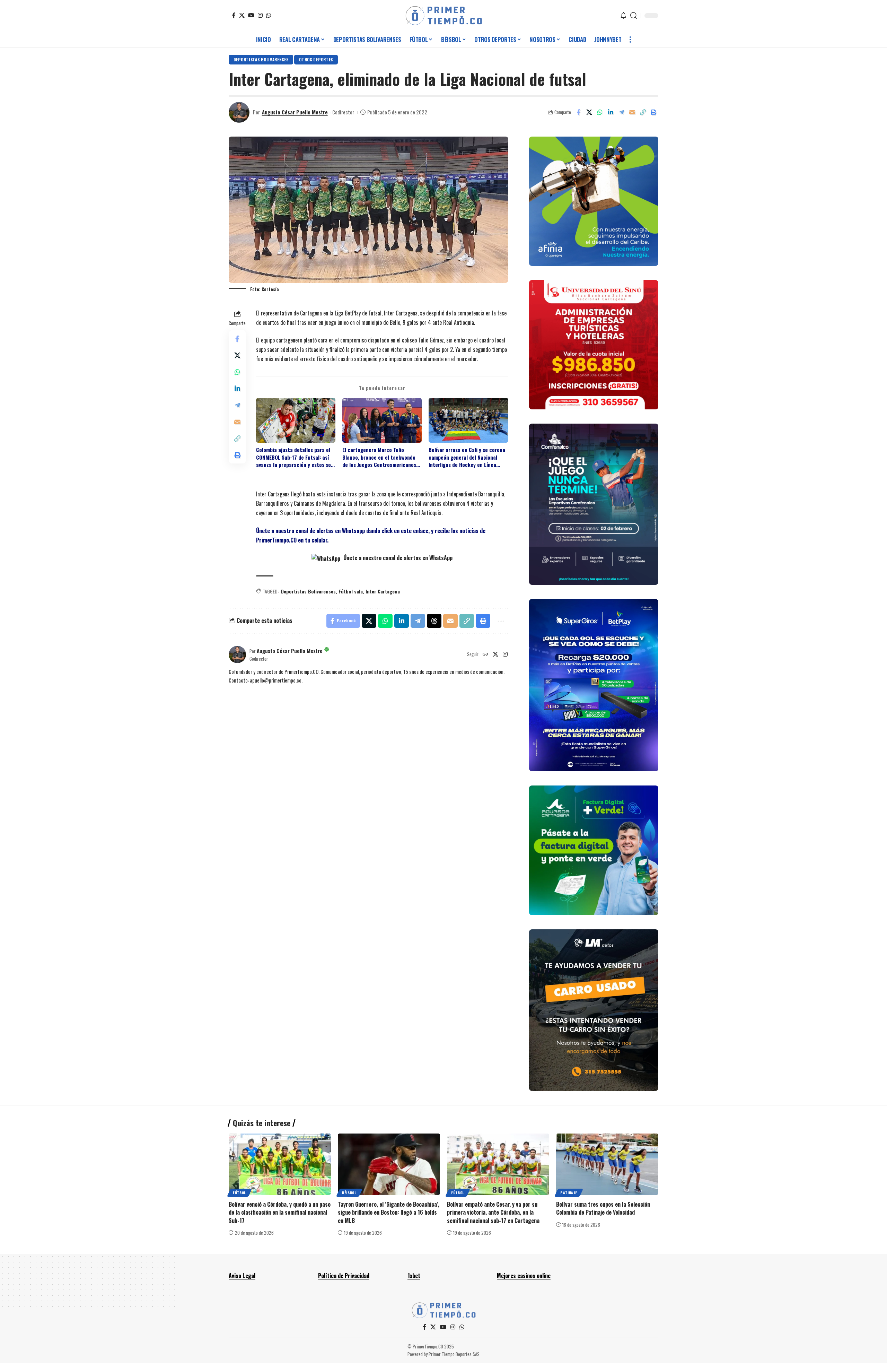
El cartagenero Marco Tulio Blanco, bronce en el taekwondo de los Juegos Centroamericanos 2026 (379, 457)
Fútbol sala (351, 591)
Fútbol (239, 1192)
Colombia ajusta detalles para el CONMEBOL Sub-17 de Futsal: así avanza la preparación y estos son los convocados (295, 457)
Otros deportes (316, 59)
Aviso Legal (242, 1275)
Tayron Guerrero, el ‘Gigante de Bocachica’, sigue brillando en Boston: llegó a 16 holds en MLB (388, 1212)
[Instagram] (260, 15)
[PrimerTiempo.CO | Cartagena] (444, 15)
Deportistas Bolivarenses (261, 59)
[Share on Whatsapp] (600, 112)
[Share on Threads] (434, 621)
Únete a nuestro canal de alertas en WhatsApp (397, 558)
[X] (241, 15)
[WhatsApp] (268, 15)
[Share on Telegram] (621, 112)
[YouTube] (251, 15)
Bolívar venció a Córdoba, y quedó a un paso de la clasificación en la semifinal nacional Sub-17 (280, 1212)
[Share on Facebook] (578, 112)
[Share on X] (589, 112)
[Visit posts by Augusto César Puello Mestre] (239, 112)
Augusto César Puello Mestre (295, 112)
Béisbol (349, 1192)
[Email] (632, 112)
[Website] (485, 654)
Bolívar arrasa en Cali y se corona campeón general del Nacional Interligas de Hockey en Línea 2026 (467, 457)
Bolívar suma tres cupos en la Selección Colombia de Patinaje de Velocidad (603, 1208)
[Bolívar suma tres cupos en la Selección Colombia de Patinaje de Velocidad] (607, 1164)
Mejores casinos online (524, 1275)
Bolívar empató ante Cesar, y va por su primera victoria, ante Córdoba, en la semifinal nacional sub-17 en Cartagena (493, 1212)
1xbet (413, 1275)
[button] (633, 15)
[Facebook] (233, 15)
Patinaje (568, 1192)
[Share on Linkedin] (610, 112)
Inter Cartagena (383, 591)
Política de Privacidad (343, 1275)
